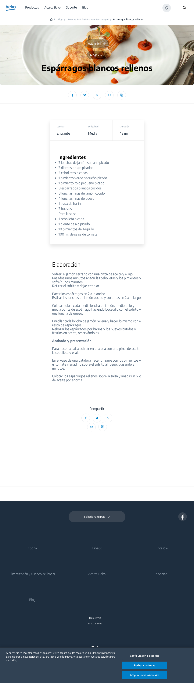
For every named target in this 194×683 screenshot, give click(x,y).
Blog (60, 19)
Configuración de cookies (144, 655)
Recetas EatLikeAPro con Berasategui (88, 19)
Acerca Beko (97, 574)
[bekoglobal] (11, 8)
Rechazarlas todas (144, 665)
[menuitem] (32, 7)
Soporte (161, 574)
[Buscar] (184, 7)
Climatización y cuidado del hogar (32, 574)
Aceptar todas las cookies (144, 675)
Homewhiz (95, 618)
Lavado (97, 548)
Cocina (32, 548)
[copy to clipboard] (121, 95)
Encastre (162, 548)
